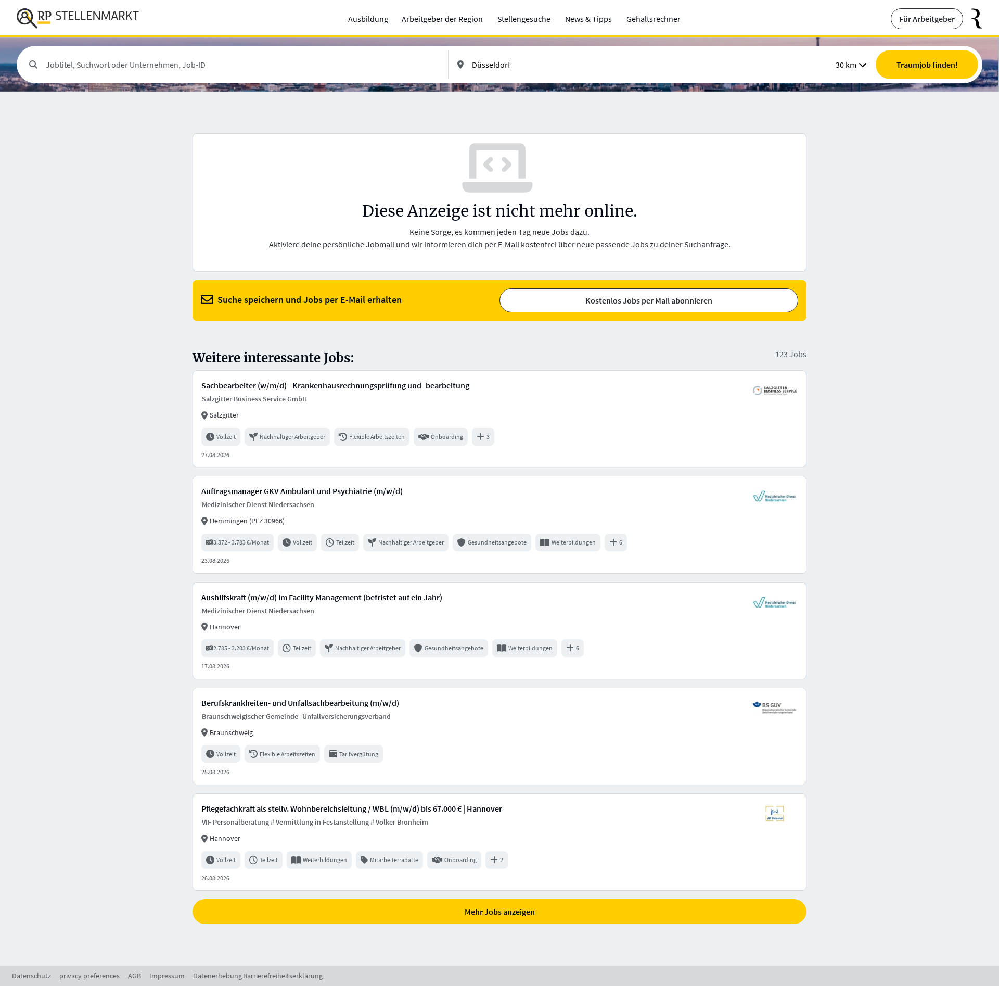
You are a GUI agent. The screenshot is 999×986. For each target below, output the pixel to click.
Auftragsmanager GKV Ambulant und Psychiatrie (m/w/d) (302, 491)
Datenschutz (31, 975)
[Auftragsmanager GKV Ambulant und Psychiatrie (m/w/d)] (499, 524)
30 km (846, 64)
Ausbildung (368, 19)
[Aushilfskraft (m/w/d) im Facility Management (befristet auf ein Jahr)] (499, 631)
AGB (134, 975)
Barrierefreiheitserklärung (283, 975)
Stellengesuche (523, 19)
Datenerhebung (217, 975)
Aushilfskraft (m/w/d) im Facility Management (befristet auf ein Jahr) (321, 597)
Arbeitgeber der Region (442, 19)
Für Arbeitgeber (927, 19)
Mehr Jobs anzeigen (500, 911)
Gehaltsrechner (653, 19)
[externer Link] (972, 18)
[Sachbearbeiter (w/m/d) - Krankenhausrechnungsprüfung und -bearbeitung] (499, 419)
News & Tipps (588, 19)
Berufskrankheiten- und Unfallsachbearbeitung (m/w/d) (300, 703)
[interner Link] (78, 18)
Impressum (167, 975)
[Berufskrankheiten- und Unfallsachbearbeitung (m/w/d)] (499, 736)
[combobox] (243, 64)
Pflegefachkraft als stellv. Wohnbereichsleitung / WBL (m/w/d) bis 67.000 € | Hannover (351, 808)
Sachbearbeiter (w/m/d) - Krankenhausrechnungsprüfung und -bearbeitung (335, 385)
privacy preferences (89, 975)
